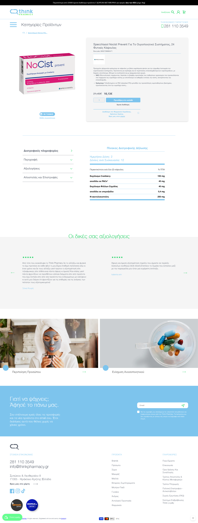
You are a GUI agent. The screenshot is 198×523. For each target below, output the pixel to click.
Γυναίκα (115, 492)
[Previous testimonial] (13, 273)
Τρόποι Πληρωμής (171, 484)
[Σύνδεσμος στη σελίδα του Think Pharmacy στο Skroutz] (17, 511)
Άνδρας (115, 496)
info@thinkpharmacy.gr (29, 466)
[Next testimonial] (185, 273)
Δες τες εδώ (148, 343)
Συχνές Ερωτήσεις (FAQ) (173, 495)
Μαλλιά (115, 478)
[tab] (48, 151)
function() (63, 518)
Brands (115, 461)
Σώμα (114, 469)
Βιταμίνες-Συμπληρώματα (123, 483)
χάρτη (122, 116)
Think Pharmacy (22, 518)
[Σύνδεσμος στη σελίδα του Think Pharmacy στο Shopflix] (32, 513)
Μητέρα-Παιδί (118, 487)
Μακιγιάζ (116, 474)
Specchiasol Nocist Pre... (37, 33)
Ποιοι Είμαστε (169, 461)
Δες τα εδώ (49, 343)
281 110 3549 (176, 26)
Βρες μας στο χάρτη (20, 484)
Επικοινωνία (168, 465)
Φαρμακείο (117, 505)
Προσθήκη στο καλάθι (123, 100)
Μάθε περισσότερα (47, 118)
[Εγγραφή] (183, 405)
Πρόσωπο (116, 465)
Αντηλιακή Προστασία (121, 500)
